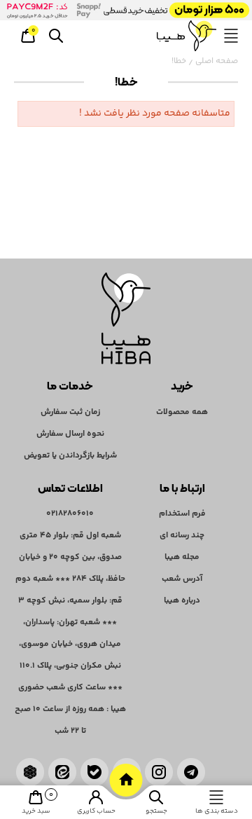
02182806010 (70, 514)
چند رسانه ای (182, 535)
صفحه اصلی (216, 61)
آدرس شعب (182, 579)
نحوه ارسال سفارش (70, 434)
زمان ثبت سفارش (70, 412)
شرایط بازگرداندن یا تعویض (70, 455)
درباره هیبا (182, 600)
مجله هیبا (182, 557)
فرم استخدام (182, 514)
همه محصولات (182, 412)
